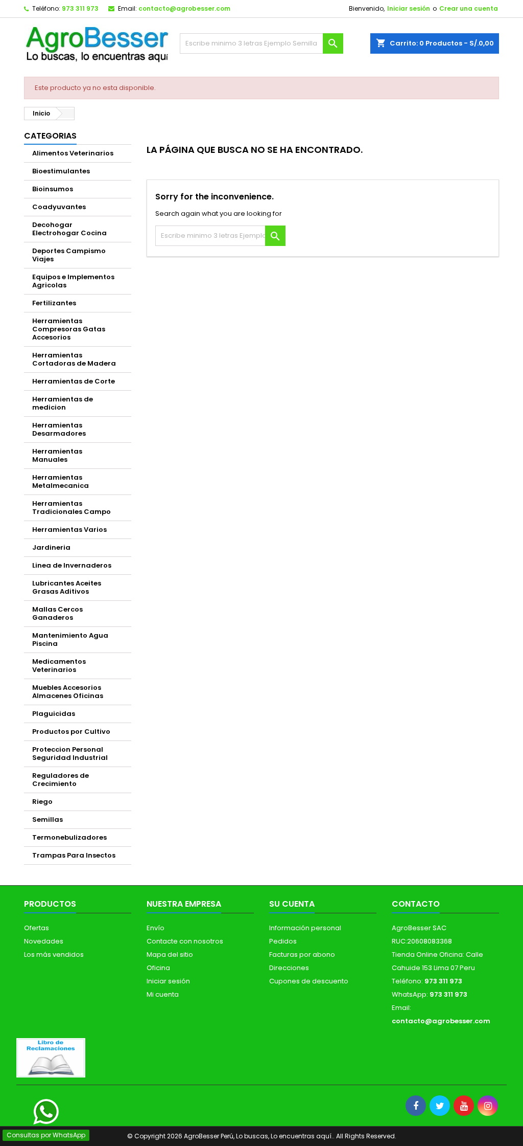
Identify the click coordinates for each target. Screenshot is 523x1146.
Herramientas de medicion (62, 403)
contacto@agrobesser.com (184, 8)
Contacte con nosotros (185, 941)
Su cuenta (292, 904)
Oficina (158, 968)
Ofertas (36, 928)
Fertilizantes (54, 303)
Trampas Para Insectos (73, 855)
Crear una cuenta (468, 8)
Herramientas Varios (69, 529)
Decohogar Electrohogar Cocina (69, 229)
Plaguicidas (53, 713)
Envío (155, 928)
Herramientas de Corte (73, 381)
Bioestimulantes (61, 171)
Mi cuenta (163, 994)
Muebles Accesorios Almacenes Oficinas (67, 692)
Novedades (43, 941)
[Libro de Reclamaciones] (50, 1057)
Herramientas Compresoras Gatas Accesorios (68, 329)
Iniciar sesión (408, 8)
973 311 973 (80, 8)
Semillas (47, 819)
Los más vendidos (54, 954)
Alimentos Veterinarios (72, 153)
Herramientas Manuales (57, 455)
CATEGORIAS (50, 136)
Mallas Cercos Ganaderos (57, 613)
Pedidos (283, 941)
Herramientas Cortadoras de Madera (74, 359)
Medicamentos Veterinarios (59, 666)
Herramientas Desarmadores (59, 429)
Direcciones (289, 968)
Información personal (305, 928)
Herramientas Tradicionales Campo (71, 507)
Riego (42, 801)
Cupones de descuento (308, 981)
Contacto (416, 904)
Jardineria (51, 547)
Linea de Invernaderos (71, 565)
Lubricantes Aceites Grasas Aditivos (66, 587)
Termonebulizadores (69, 837)
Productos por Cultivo (71, 731)
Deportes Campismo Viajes (69, 255)
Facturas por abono (302, 954)
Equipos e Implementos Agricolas (73, 281)
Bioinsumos (52, 189)
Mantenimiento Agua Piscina (70, 639)
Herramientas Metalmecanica (60, 481)
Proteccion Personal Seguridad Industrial (70, 753)
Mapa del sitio (170, 954)
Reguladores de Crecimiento (60, 780)
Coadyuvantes (59, 207)
